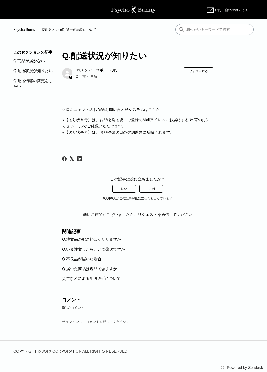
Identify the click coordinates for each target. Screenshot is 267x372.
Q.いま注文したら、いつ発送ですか (93, 249)
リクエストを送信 (153, 214)
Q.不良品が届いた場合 (81, 259)
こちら (154, 109)
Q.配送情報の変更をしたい (33, 84)
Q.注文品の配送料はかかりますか (91, 239)
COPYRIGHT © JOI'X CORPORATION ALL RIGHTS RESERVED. (71, 351)
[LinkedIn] (79, 158)
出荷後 (46, 30)
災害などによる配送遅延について (91, 278)
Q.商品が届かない (29, 60)
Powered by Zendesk (245, 367)
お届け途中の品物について (76, 30)
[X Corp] (72, 158)
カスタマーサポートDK (96, 70)
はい (124, 189)
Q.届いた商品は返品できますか (89, 269)
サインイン (70, 322)
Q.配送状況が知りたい (33, 70)
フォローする (198, 71)
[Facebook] (64, 158)
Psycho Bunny (24, 30)
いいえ (151, 189)
